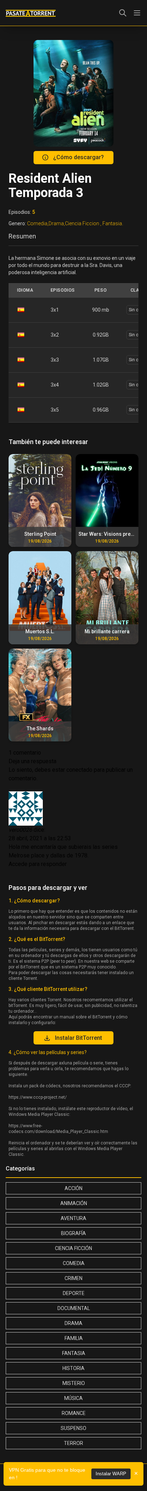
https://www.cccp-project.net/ (38, 1097)
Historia (73, 1368)
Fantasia (73, 1353)
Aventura (73, 1218)
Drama (73, 1323)
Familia (74, 1338)
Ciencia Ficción (73, 1248)
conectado (79, 769)
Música (73, 1398)
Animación (73, 1203)
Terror (73, 1443)
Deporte (74, 1293)
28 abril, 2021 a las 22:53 (40, 838)
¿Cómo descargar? (78, 157)
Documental (73, 1308)
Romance (74, 1413)
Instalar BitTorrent (78, 1037)
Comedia (74, 1263)
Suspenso (73, 1428)
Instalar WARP (111, 1473)
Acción (73, 1188)
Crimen (73, 1278)
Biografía (73, 1233)
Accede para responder (38, 864)
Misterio (73, 1383)
